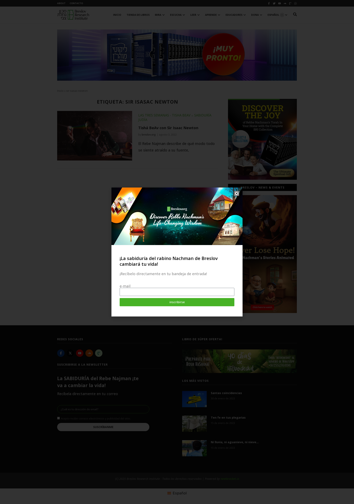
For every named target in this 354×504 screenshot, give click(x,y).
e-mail (125, 286)
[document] (177, 252)
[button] (236, 193)
